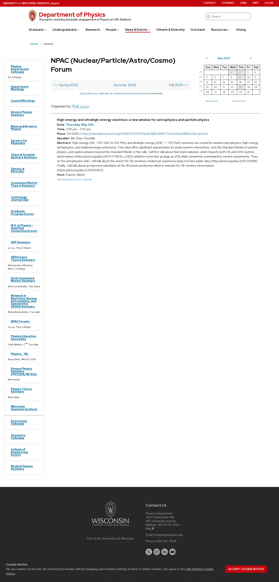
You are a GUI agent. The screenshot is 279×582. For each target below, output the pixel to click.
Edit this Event (239, 101)
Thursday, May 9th (79, 125)
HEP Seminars (20, 242)
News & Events (136, 30)
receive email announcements (132, 93)
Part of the (110, 538)
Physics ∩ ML (19, 354)
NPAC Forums (20, 321)
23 (240, 87)
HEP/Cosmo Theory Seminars (23, 258)
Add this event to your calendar (74, 179)
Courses (228, 3)
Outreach (197, 30)
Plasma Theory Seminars (21, 390)
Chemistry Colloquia (18, 436)
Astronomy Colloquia (19, 422)
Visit (255, 3)
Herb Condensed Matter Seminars (23, 279)
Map (148, 529)
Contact (210, 3)
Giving (241, 30)
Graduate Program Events (22, 212)
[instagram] (157, 552)
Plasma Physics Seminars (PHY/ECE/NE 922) (24, 371)
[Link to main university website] (110, 526)
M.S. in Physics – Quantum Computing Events (24, 228)
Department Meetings (20, 88)
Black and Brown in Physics (24, 127)
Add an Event (211, 101)
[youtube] (172, 552)
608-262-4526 (166, 541)
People (111, 30)
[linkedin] (164, 552)
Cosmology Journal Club (19, 198)
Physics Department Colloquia (20, 69)
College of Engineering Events (19, 452)
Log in (269, 3)
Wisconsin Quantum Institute (24, 408)
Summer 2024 (125, 85)
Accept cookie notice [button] (246, 569)
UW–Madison (26, 3)
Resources (219, 30)
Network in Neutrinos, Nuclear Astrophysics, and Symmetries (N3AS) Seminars (24, 301)
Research (93, 30)
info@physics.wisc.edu (168, 535)
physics (55, 3)
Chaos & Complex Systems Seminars (24, 156)
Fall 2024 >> (178, 85)
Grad (36, 30)
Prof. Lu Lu (80, 106)
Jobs (243, 3)
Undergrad (65, 30)
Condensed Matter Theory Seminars (24, 184)
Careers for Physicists (19, 142)
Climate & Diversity (170, 30)
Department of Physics (72, 14)
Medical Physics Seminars (22, 467)
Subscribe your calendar (94, 93)
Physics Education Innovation (23, 337)
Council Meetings (23, 100)
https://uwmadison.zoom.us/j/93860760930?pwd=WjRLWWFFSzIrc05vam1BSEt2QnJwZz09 (145, 134)
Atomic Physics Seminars (21, 113)
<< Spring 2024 (66, 85)
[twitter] (149, 552)
